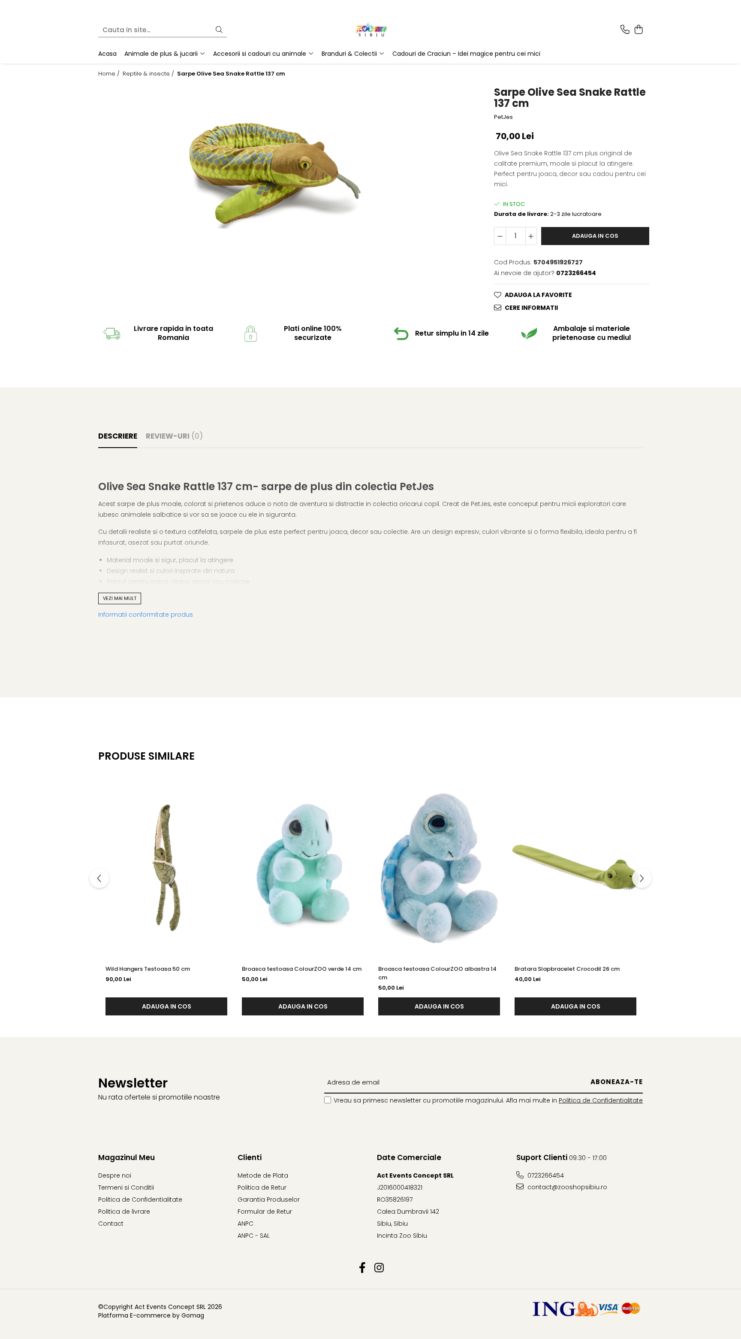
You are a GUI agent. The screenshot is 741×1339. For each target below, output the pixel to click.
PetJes (503, 117)
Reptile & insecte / (149, 74)
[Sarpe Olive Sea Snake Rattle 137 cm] (275, 176)
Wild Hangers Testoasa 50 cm (147, 969)
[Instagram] (378, 1268)
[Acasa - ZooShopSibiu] (370, 30)
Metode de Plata (263, 1175)
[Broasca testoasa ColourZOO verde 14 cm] (302, 867)
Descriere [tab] (117, 436)
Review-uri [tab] (174, 436)
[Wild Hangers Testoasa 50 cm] (166, 867)
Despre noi (114, 1175)
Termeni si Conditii (126, 1187)
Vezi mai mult (119, 598)
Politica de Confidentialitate (601, 1100)
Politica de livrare (124, 1211)
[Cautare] (219, 30)
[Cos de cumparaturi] (638, 30)
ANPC (245, 1223)
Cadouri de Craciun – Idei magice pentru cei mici (466, 53)
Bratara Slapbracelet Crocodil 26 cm (567, 969)
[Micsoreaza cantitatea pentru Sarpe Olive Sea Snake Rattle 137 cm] (500, 236)
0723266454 (545, 1175)
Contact (111, 1223)
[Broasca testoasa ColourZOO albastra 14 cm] (439, 867)
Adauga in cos (595, 236)
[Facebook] (362, 1268)
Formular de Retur (265, 1211)
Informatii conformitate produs (145, 614)
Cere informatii (531, 307)
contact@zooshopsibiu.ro (566, 1187)
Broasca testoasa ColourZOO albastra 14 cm (437, 973)
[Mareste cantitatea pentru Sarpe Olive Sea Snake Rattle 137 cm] (531, 236)
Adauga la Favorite (538, 295)
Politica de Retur (262, 1187)
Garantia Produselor (269, 1199)
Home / (109, 74)
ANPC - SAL (254, 1235)
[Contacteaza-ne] (625, 30)
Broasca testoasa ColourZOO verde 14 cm (301, 969)
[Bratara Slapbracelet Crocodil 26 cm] (575, 867)
